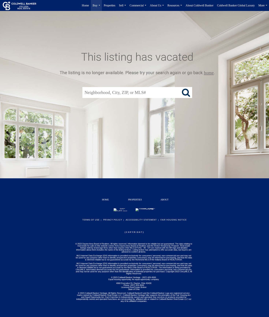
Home (85, 5)
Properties (109, 5)
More (263, 7)
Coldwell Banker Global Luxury (236, 5)
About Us (157, 7)
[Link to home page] (21, 5)
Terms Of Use (91, 220)
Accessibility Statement (141, 220)
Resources (175, 7)
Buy (97, 7)
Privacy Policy (112, 220)
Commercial (139, 7)
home (209, 72)
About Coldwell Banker (199, 5)
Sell (123, 7)
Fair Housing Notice (173, 220)
